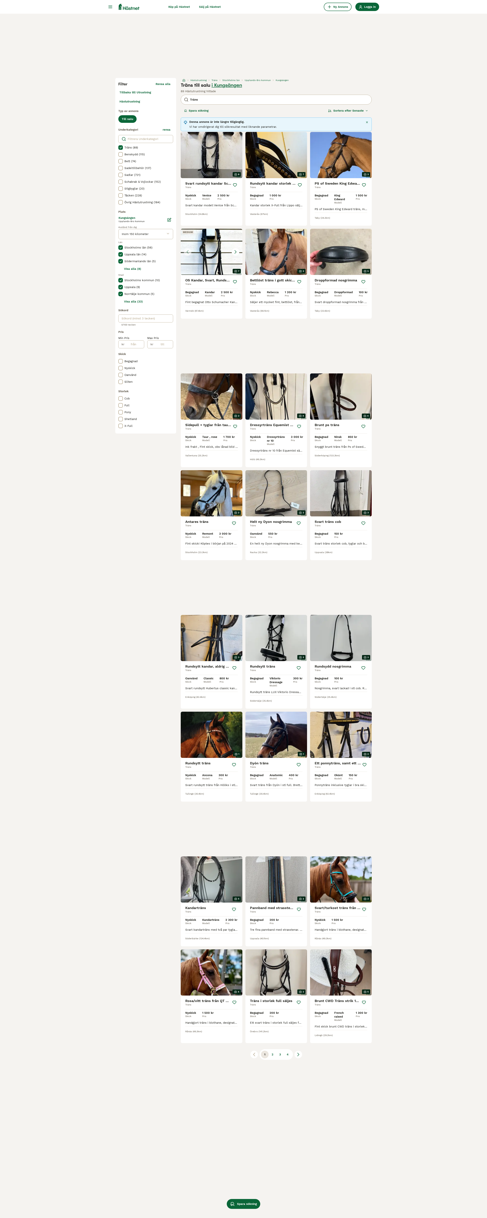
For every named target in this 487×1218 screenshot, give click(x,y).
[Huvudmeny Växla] (110, 7)
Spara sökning (198, 110)
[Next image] (235, 252)
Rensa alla (163, 84)
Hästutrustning (129, 101)
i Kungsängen (227, 85)
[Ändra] (169, 220)
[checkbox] (120, 147)
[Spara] (235, 185)
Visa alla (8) (132, 269)
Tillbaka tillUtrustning (135, 92)
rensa (166, 129)
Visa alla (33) (133, 301)
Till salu (127, 119)
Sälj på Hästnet (210, 7)
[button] (211, 252)
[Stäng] (367, 122)
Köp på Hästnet (179, 7)
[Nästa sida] (298, 1054)
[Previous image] (187, 252)
